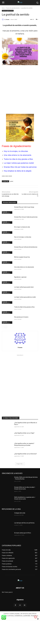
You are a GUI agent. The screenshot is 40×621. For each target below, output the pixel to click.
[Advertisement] (20, 87)
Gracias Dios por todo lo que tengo (24, 207)
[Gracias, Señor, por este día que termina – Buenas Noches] (7, 480)
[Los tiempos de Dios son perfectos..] (7, 526)
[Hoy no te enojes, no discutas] (7, 240)
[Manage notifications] (35, 616)
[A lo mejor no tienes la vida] (7, 230)
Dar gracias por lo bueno (21, 317)
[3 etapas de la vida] (7, 516)
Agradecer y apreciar (20, 277)
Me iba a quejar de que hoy (22, 257)
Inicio (3, 8)
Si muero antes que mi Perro (22, 533)
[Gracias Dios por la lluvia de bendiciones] (7, 250)
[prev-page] (3, 327)
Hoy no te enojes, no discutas (22, 237)
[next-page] (6, 327)
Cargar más (19, 464)
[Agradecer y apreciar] (7, 280)
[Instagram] (24, 605)
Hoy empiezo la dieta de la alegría (17, 171)
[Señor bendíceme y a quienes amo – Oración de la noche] (7, 500)
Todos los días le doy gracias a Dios (18, 159)
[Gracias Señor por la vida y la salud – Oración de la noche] (7, 490)
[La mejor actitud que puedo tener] (7, 290)
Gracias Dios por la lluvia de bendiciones (25, 247)
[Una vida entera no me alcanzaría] (7, 270)
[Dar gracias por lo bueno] (7, 320)
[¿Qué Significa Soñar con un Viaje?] (7, 436)
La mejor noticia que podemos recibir (19, 163)
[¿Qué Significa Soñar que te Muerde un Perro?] (7, 425)
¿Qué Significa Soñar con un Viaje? (24, 433)
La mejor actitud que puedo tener (24, 287)
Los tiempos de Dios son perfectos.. (24, 523)
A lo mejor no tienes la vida (22, 227)
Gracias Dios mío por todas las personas (20, 167)
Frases (7, 19)
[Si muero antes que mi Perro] (7, 536)
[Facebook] (15, 605)
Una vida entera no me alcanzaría (17, 155)
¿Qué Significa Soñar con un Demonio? (25, 454)
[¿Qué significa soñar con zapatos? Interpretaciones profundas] (7, 446)
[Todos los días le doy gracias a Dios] (7, 310)
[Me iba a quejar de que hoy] (7, 260)
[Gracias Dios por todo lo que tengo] (7, 210)
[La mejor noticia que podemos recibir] (7, 300)
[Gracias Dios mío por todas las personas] (7, 220)
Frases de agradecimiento (13, 8)
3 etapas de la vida (19, 513)
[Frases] (3, 19)
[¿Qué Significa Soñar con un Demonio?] (7, 457)
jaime (11, 181)
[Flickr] (20, 605)
